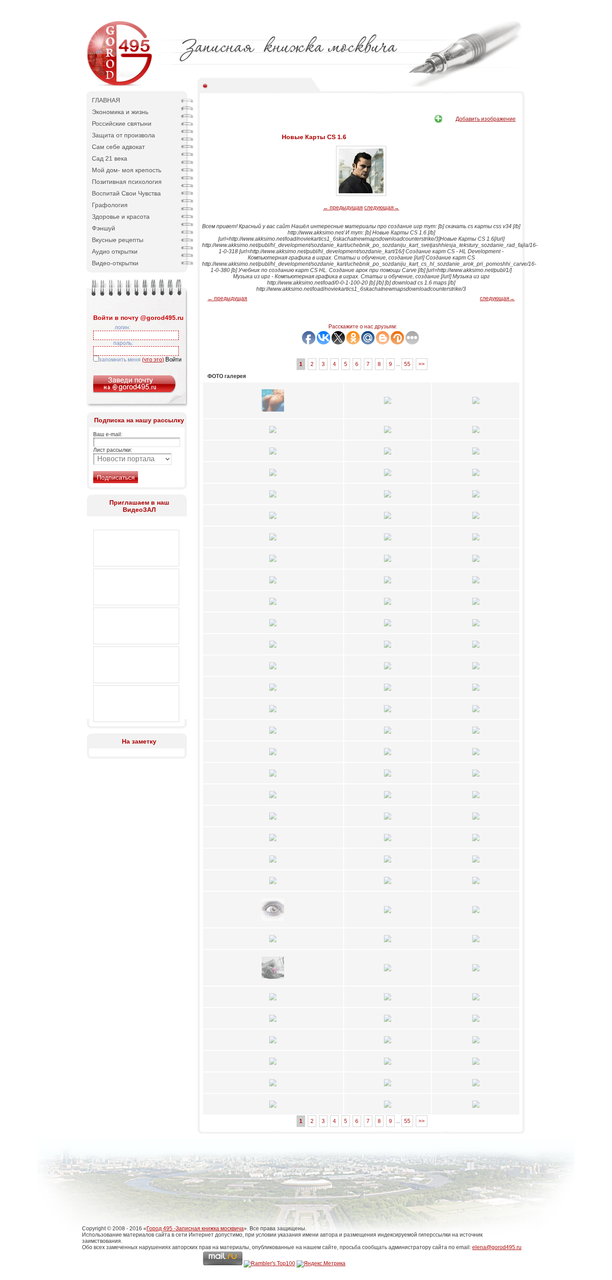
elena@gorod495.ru (496, 1247)
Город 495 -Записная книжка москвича (195, 1228)
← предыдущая (343, 207)
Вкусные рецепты (117, 239)
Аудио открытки (115, 251)
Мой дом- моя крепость (126, 170)
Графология (110, 204)
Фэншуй (103, 228)
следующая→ (381, 207)
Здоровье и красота (121, 216)
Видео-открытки (115, 263)
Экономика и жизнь (120, 111)
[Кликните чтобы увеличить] (273, 414)
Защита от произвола (123, 135)
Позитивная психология (127, 181)
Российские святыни (121, 123)
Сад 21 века (109, 158)
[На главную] (120, 85)
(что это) (153, 360)
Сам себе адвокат (118, 146)
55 (407, 364)
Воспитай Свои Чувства (126, 193)
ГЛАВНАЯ (106, 100)
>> (421, 364)
